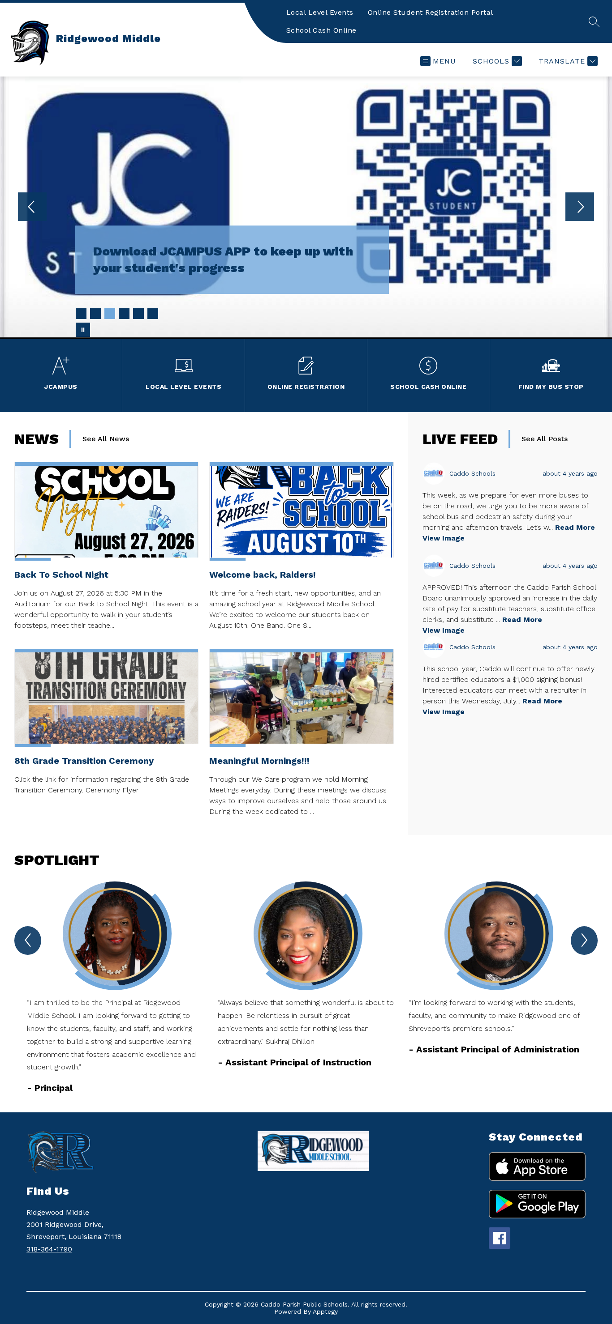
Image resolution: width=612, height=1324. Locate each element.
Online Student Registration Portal (430, 12)
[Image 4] (124, 313)
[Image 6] (152, 313)
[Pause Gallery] (83, 330)
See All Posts (544, 438)
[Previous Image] (32, 207)
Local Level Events (319, 12)
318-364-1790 (49, 1249)
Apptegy (325, 1311)
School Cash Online (321, 30)
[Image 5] (138, 313)
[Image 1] (81, 313)
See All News (105, 438)
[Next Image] (579, 207)
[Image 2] (95, 313)
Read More (575, 527)
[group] (115, 987)
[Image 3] (109, 313)
